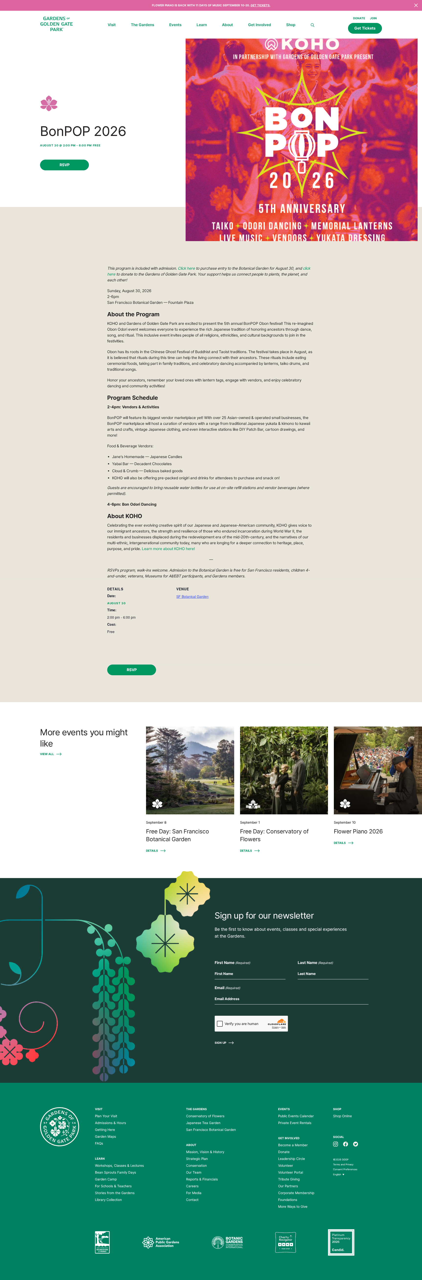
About (227, 24)
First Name (232, 962)
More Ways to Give (292, 1206)
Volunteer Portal (290, 1172)
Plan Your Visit (106, 1116)
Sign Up (220, 1042)
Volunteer (285, 1165)
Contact (192, 1200)
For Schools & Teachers (113, 1186)
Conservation (196, 1165)
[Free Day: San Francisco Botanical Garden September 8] (190, 771)
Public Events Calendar (296, 1116)
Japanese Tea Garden (203, 1123)
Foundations (287, 1200)
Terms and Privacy (343, 1164)
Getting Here (105, 1130)
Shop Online (342, 1116)
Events (175, 24)
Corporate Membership (296, 1193)
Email (227, 987)
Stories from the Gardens (115, 1193)
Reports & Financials (202, 1179)
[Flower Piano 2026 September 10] (378, 771)
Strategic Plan (197, 1159)
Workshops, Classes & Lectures (119, 1165)
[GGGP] (56, 25)
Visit (112, 24)
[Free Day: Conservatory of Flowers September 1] (284, 771)
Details (152, 850)
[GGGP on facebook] (345, 1143)
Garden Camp (106, 1179)
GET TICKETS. (260, 5)
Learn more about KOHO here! (168, 548)
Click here (186, 268)
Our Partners (288, 1186)
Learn (202, 24)
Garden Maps (105, 1136)
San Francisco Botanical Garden (211, 1130)
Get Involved (259, 24)
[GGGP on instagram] (335, 1143)
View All (47, 754)
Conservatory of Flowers (205, 1116)
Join (373, 18)
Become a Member (293, 1145)
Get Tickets (365, 28)
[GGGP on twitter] (355, 1143)
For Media (193, 1193)
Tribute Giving (289, 1179)
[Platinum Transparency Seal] (341, 1242)
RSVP (65, 165)
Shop (290, 24)
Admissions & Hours (110, 1123)
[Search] (313, 25)
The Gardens (142, 24)
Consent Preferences (345, 1169)
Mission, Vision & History (205, 1152)
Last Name (315, 962)
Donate (359, 18)
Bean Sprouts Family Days (115, 1172)
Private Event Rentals (294, 1123)
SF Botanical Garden (192, 596)
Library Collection (108, 1200)
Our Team (193, 1172)
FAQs (99, 1143)
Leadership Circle (291, 1159)
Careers (192, 1186)
